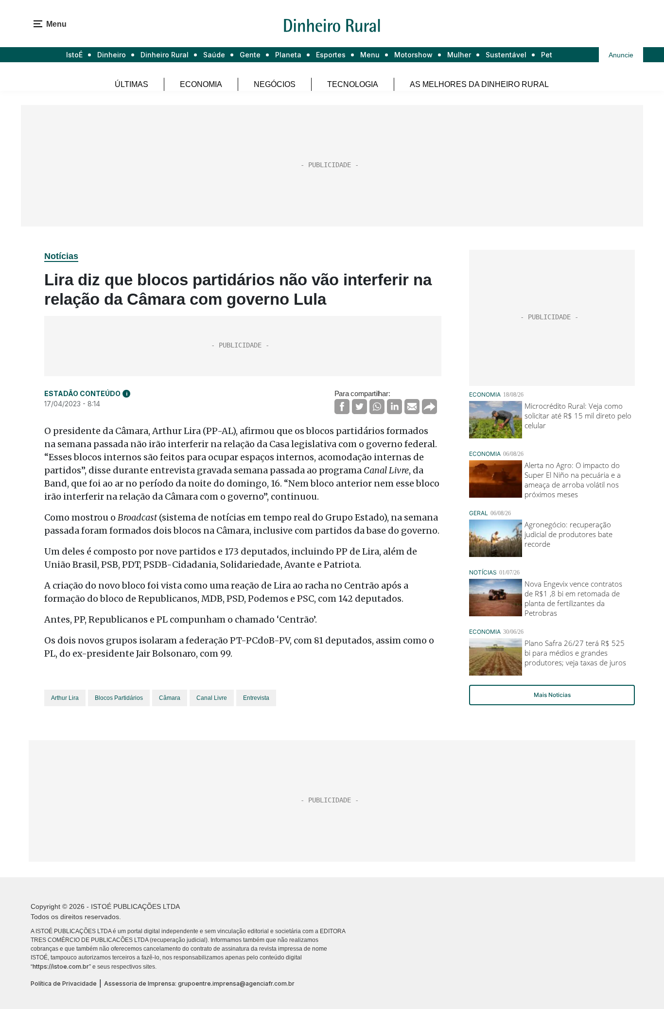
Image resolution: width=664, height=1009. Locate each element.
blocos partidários (119, 698)
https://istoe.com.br (61, 966)
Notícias (61, 256)
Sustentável (506, 55)
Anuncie (621, 55)
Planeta (288, 55)
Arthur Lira (65, 698)
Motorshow (413, 55)
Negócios (275, 84)
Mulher (459, 55)
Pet (546, 55)
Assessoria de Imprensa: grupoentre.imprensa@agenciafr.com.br (199, 983)
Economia (201, 84)
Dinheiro (111, 55)
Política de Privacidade (64, 983)
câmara (169, 698)
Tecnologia (352, 84)
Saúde (214, 55)
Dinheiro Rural (164, 55)
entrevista (256, 698)
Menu (370, 55)
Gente (250, 55)
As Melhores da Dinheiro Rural (479, 84)
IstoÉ (74, 55)
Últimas (131, 84)
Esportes (331, 55)
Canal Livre (211, 698)
